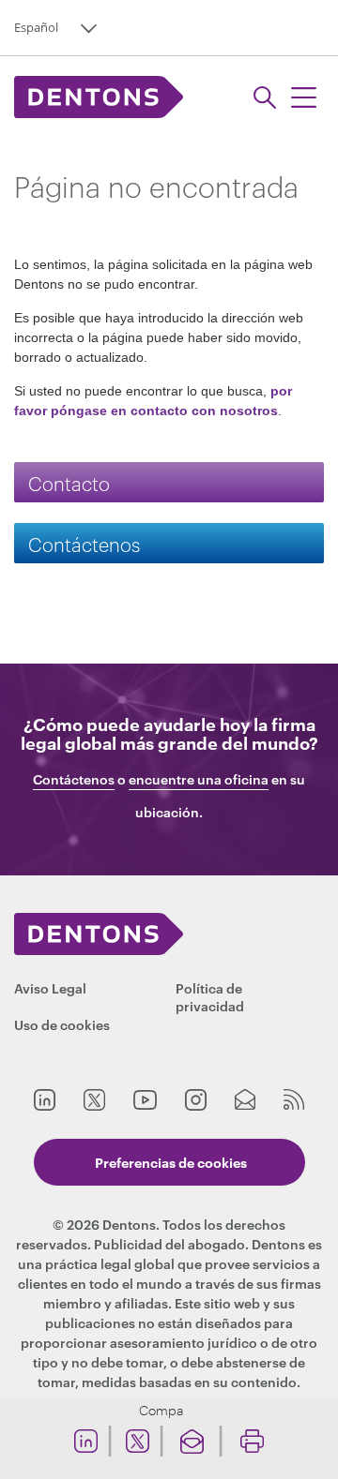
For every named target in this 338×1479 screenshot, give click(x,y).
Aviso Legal (50, 987)
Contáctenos (84, 543)
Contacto (69, 482)
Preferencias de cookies (171, 1162)
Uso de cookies (62, 1024)
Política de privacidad (210, 996)
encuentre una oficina (199, 779)
